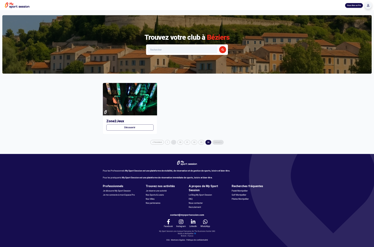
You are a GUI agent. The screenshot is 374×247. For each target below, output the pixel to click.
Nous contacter (196, 203)
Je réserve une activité (156, 191)
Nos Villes (150, 199)
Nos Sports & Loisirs (155, 195)
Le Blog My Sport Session (200, 195)
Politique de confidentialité (197, 240)
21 (187, 142)
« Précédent (157, 142)
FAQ (191, 199)
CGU (168, 240)
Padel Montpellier (240, 191)
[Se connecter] (368, 5)
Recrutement (195, 207)
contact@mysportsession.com (187, 215)
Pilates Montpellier (240, 199)
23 (201, 142)
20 (180, 142)
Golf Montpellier (239, 195)
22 (194, 142)
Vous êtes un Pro (354, 5)
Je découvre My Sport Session (117, 191)
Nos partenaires (153, 203)
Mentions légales (178, 240)
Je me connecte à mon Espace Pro (119, 195)
